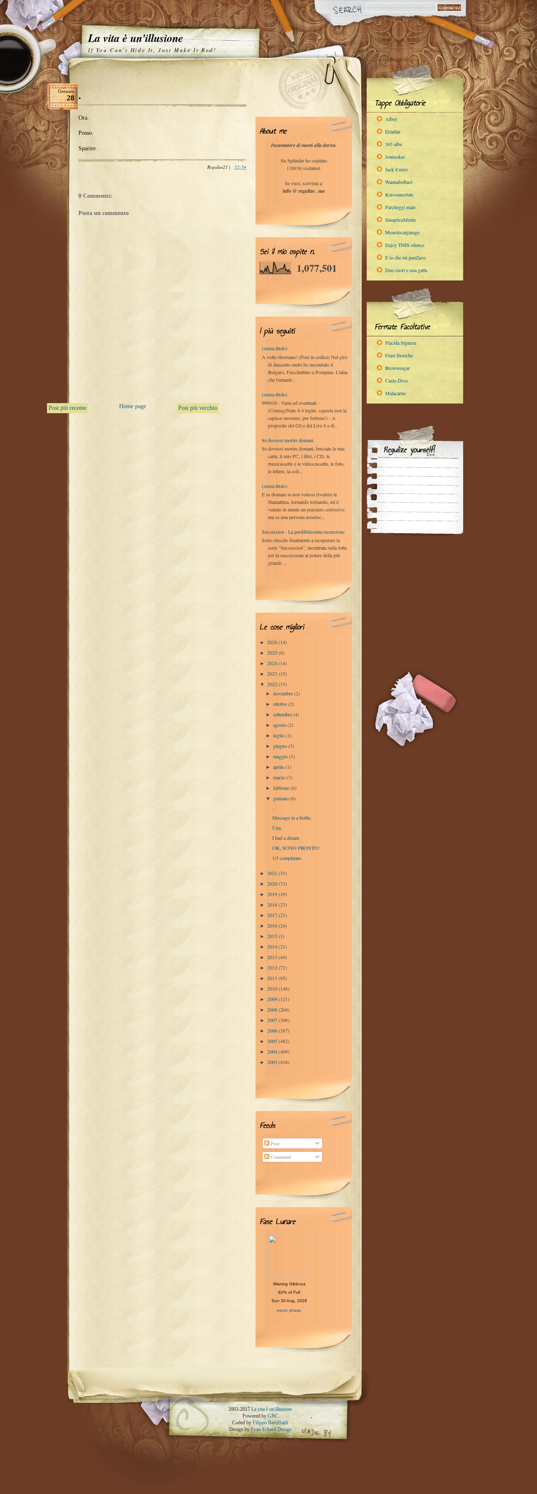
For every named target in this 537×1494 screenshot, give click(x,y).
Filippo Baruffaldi (270, 1423)
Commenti (280, 1156)
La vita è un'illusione (135, 37)
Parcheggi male (400, 207)
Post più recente (67, 408)
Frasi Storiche (399, 355)
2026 (273, 642)
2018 (273, 904)
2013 (273, 957)
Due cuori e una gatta (406, 270)
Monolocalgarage (402, 232)
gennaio (281, 798)
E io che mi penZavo (405, 257)
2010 (273, 988)
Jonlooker (395, 156)
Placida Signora (400, 342)
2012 (273, 967)
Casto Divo (396, 380)
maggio (281, 756)
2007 (273, 1020)
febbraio (282, 787)
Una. (277, 827)
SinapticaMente (400, 219)
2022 (273, 684)
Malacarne (395, 393)
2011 (273, 978)
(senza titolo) (274, 348)
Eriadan (392, 131)
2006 (273, 1030)
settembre (283, 714)
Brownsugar (397, 367)
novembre (283, 693)
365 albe (393, 144)
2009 (273, 999)
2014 (273, 946)
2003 (273, 1062)
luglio (279, 735)
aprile (279, 766)
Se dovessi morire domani (287, 440)
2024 (273, 663)
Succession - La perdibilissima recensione (303, 531)
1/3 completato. (287, 857)
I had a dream (285, 837)
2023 (273, 673)
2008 (273, 1009)
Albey (391, 118)
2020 (273, 883)
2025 (273, 652)
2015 (273, 936)
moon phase (289, 1310)
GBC (273, 1416)
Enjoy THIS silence (404, 244)
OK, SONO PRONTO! (296, 847)
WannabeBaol (398, 181)
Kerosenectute (399, 194)
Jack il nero (396, 169)
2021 (273, 873)
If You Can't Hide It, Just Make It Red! (152, 50)
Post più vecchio (197, 408)
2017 (273, 915)
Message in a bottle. (292, 817)
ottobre (280, 703)
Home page (132, 406)
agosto (280, 724)
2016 (273, 925)
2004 (273, 1051)
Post (274, 1143)
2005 (273, 1041)
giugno (280, 745)
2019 (273, 894)
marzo (280, 777)
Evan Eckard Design (271, 1429)
